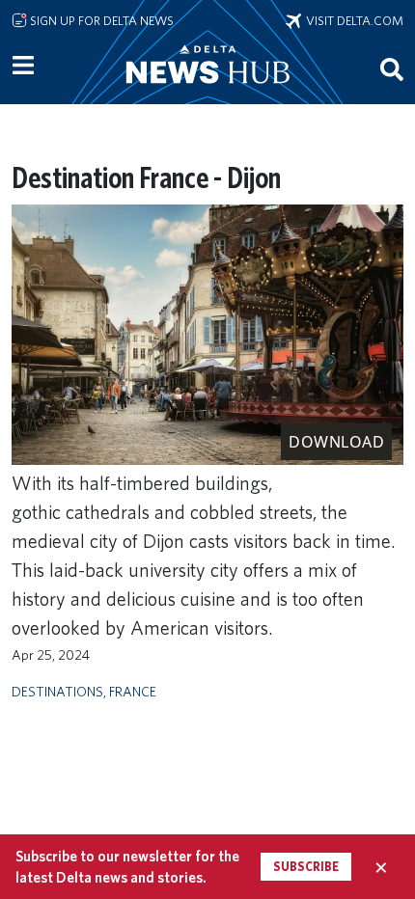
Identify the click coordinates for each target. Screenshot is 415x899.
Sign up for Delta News (100, 20)
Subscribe (306, 866)
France (132, 691)
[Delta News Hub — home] (207, 91)
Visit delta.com (352, 20)
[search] (391, 68)
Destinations (57, 691)
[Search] (391, 68)
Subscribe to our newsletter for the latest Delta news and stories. (127, 866)
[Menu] (23, 65)
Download (336, 441)
